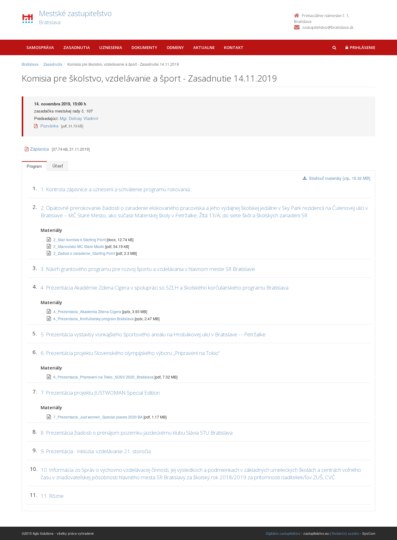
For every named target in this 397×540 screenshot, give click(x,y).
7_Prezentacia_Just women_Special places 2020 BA (98, 416)
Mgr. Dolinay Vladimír (79, 118)
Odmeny (175, 47)
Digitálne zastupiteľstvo (283, 533)
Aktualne (204, 47)
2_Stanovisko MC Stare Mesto (79, 246)
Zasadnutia (76, 47)
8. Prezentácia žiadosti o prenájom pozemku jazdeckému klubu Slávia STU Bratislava (137, 432)
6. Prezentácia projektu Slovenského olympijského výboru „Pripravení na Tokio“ (130, 352)
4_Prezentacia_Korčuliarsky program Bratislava (94, 318)
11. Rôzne (52, 495)
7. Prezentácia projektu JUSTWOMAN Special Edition (100, 392)
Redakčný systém (345, 533)
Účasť (57, 166)
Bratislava (30, 64)
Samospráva (40, 47)
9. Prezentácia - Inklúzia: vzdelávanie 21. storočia (96, 451)
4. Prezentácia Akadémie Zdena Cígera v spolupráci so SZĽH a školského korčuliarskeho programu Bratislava (164, 287)
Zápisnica (39, 149)
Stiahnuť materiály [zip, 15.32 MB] (339, 178)
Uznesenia (110, 47)
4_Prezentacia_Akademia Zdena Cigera (87, 311)
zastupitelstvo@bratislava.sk (327, 27)
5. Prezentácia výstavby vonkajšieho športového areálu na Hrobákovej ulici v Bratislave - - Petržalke (153, 334)
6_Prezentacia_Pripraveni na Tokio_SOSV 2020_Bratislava (103, 376)
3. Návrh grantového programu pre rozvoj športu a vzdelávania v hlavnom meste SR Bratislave (148, 268)
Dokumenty (144, 47)
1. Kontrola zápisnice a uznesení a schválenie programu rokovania (115, 189)
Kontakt (233, 47)
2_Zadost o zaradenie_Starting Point (84, 253)
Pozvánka (48, 126)
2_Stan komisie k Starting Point (80, 239)
